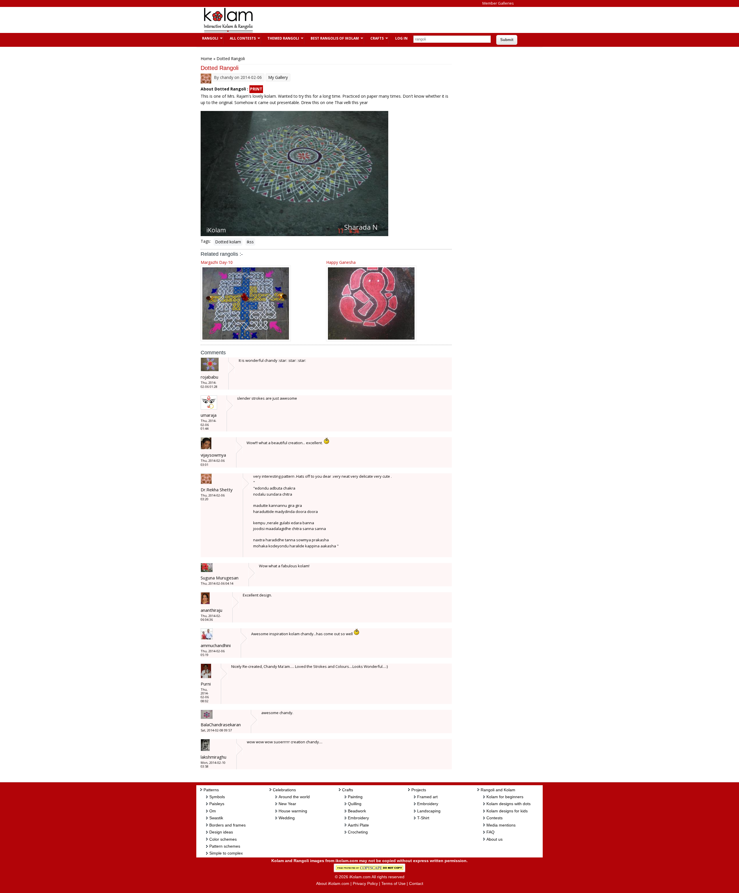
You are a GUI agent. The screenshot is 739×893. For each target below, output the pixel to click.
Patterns (211, 790)
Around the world (294, 796)
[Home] (228, 31)
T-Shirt (423, 818)
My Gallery (278, 77)
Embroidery (358, 818)
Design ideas (221, 832)
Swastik (216, 818)
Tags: (206, 241)
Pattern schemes (224, 846)
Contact (416, 883)
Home (206, 58)
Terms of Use (393, 883)
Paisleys (216, 803)
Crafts (374, 38)
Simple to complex (226, 853)
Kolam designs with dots (508, 803)
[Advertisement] (365, 20)
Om (212, 811)
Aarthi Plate (358, 825)
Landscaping (429, 811)
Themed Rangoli (280, 38)
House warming (293, 811)
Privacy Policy (365, 883)
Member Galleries (498, 3)
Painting (355, 796)
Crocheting (358, 832)
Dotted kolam (228, 241)
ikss (250, 241)
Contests (494, 818)
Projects (418, 790)
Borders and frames (227, 825)
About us (494, 839)
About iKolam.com (332, 883)
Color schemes (223, 839)
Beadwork (357, 811)
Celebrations (284, 790)
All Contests (240, 38)
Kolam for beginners (504, 796)
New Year (287, 803)
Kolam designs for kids (507, 811)
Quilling (354, 803)
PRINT (256, 89)
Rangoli (207, 38)
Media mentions (501, 825)
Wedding (287, 818)
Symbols (217, 796)
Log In (401, 38)
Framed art (427, 796)
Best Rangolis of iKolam (332, 38)
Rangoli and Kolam (498, 790)
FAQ (490, 832)
